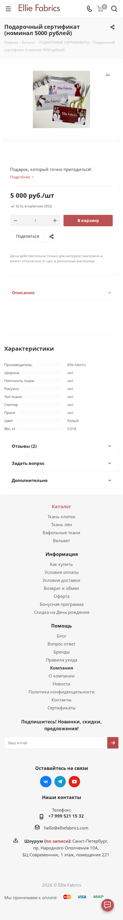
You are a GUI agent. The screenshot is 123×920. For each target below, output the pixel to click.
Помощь (61, 626)
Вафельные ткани (61, 532)
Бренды (61, 652)
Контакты (61, 700)
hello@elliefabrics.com (66, 828)
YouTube (74, 781)
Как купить (61, 564)
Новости (61, 684)
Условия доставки (61, 580)
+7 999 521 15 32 (66, 816)
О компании (62, 676)
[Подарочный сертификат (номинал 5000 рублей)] (61, 99)
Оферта (62, 596)
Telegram (60, 781)
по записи (57, 841)
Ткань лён (61, 524)
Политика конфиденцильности (62, 692)
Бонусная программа (62, 604)
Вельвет (61, 540)
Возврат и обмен (61, 588)
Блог (61, 636)
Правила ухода (61, 660)
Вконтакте (45, 781)
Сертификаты (61, 708)
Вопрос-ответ (61, 644)
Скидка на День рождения (61, 612)
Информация (61, 554)
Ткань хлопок (61, 516)
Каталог (61, 506)
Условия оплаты (62, 572)
